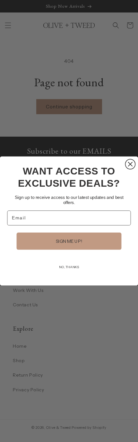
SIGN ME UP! (69, 241)
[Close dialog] (130, 164)
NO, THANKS (69, 267)
